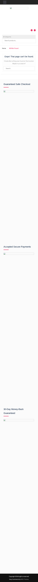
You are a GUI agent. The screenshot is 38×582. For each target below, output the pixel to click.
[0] (34, 32)
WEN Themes (25, 579)
